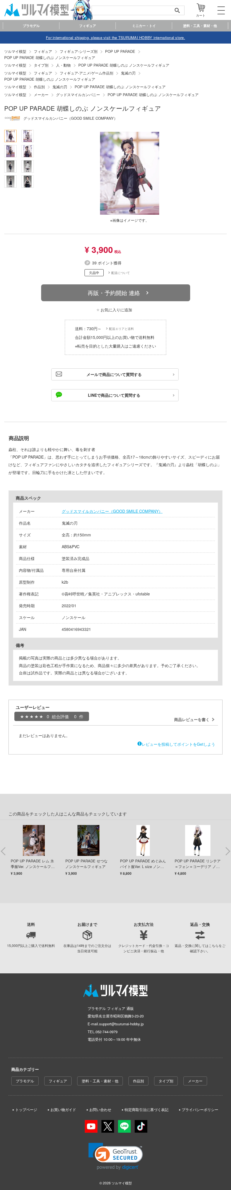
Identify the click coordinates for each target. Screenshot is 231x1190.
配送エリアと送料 (121, 328)
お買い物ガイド (63, 1109)
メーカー (195, 1081)
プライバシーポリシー (200, 1109)
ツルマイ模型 (122, 1182)
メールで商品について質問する (114, 374)
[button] (115, 1156)
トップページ (26, 1109)
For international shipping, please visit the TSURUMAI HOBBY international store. (115, 37)
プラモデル (25, 1081)
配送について (120, 272)
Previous (3, 851)
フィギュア (58, 1081)
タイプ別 (166, 1081)
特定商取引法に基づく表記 (146, 1109)
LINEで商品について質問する (114, 395)
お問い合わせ (100, 1109)
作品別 (138, 1081)
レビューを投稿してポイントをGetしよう (178, 744)
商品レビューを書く (192, 719)
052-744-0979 (106, 1031)
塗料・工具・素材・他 (100, 1081)
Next (228, 851)
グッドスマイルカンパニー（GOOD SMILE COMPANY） (112, 511)
